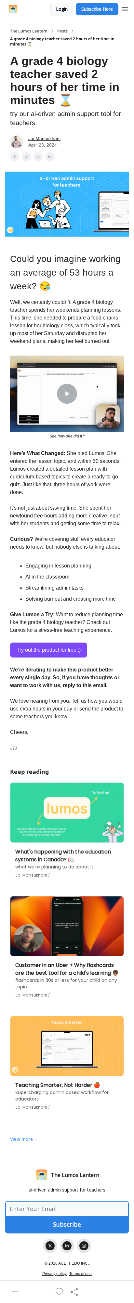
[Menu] (125, 8)
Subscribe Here (97, 9)
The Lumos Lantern (28, 31)
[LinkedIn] (67, 1246)
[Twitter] (50, 1246)
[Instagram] (84, 1246)
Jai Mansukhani (44, 138)
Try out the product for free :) (49, 650)
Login (62, 9)
